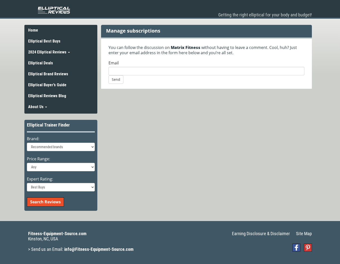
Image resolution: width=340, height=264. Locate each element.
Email (114, 63)
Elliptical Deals (40, 63)
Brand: (33, 138)
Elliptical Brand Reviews (48, 74)
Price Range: (38, 159)
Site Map (304, 233)
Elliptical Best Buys (44, 41)
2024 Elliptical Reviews (47, 52)
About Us (36, 106)
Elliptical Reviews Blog (47, 95)
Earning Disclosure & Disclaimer (261, 233)
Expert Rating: (40, 179)
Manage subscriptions (133, 30)
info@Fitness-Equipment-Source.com (98, 249)
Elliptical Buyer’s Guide (47, 85)
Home (33, 30)
